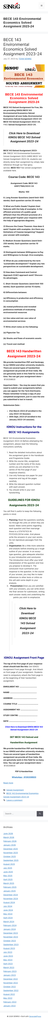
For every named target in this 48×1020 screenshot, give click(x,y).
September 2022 (10, 990)
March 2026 (8, 837)
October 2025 (9, 856)
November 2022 (10, 983)
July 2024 (7, 906)
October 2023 (9, 941)
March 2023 (8, 967)
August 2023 (9, 948)
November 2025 (10, 853)
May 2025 (7, 876)
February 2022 (9, 1002)
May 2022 (7, 998)
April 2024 (8, 918)
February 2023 (10, 971)
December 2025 (10, 849)
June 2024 (8, 910)
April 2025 (8, 879)
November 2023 (10, 937)
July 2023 (7, 952)
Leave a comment (14, 800)
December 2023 (10, 933)
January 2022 (9, 1006)
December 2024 (10, 895)
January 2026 (9, 845)
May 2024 (7, 914)
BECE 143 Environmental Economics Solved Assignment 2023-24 (22, 46)
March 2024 (8, 921)
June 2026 (8, 833)
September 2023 (11, 944)
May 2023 (7, 960)
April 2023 (8, 964)
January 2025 (9, 891)
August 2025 (9, 864)
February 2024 (10, 925)
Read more (8, 783)
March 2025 (8, 883)
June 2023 (8, 956)
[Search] (40, 813)
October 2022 (9, 987)
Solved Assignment (15, 790)
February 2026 (10, 841)
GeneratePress (35, 1016)
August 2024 (9, 902)
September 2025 (10, 860)
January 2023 (9, 975)
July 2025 (7, 868)
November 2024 (10, 899)
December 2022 (10, 979)
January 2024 (9, 929)
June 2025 (8, 872)
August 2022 (9, 994)
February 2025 (9, 887)
